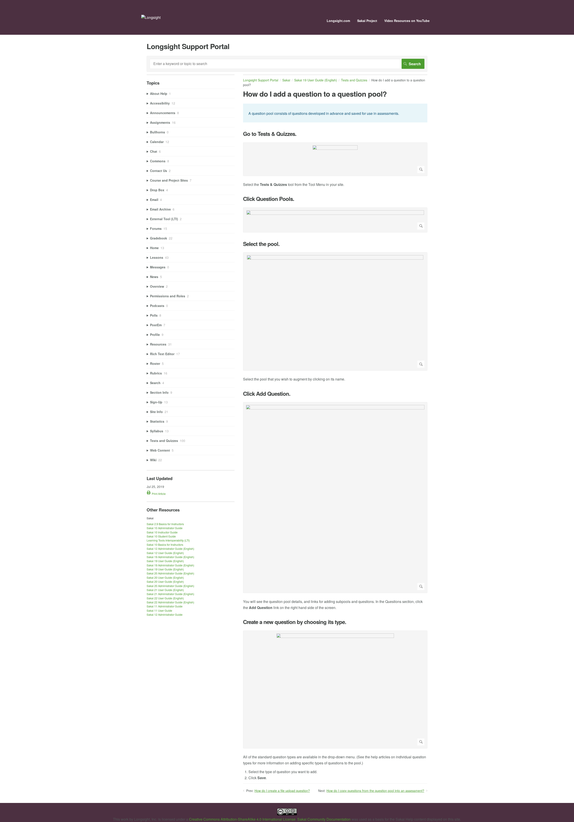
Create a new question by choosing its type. (294, 622)
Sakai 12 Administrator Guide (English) (170, 548)
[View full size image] (335, 159)
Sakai (286, 80)
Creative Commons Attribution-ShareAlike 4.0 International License (242, 819)
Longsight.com (338, 20)
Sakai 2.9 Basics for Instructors (165, 524)
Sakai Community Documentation (324, 819)
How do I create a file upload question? (282, 790)
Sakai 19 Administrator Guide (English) (170, 557)
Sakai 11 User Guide (159, 610)
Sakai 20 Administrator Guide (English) (170, 573)
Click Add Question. (266, 393)
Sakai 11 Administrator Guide (165, 606)
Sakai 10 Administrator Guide (165, 528)
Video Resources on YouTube (407, 20)
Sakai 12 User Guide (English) (165, 553)
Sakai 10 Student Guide (161, 536)
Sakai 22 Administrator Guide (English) (170, 602)
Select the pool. (261, 244)
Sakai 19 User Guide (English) (315, 80)
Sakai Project (367, 20)
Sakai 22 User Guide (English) (165, 598)
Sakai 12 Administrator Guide (165, 614)
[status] (335, 113)
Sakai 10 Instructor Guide (162, 532)
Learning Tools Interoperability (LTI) (168, 540)
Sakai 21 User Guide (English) (165, 590)
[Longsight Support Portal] (151, 17)
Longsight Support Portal (260, 80)
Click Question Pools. (268, 199)
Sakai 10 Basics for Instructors (165, 544)
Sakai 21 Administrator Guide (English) (170, 594)
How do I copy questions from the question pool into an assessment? (375, 790)
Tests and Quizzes (354, 80)
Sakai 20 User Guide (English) (165, 577)
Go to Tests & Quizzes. (269, 133)
